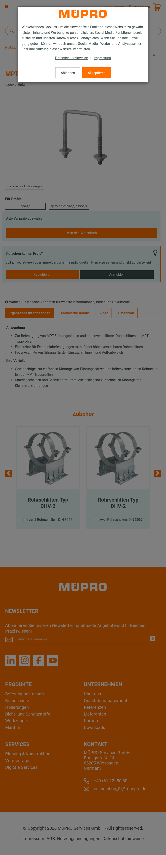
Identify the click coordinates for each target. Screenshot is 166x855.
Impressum (102, 58)
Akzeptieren (96, 73)
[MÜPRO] (83, 14)
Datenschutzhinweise (71, 58)
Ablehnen (68, 73)
